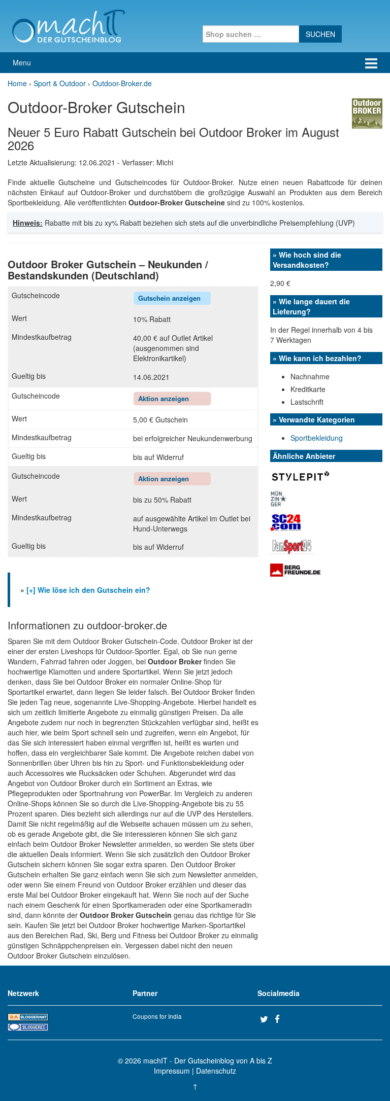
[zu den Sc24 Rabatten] (285, 521)
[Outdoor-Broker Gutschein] (367, 113)
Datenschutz (216, 1071)
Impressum (172, 1071)
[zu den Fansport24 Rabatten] (292, 545)
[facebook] (281, 1019)
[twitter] (266, 1019)
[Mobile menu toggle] (371, 62)
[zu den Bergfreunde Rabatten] (295, 569)
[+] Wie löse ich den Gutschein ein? (88, 590)
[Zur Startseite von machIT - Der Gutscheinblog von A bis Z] (68, 25)
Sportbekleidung (316, 438)
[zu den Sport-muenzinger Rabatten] (278, 497)
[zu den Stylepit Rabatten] (300, 475)
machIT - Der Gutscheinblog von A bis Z (207, 1060)
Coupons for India (157, 1016)
